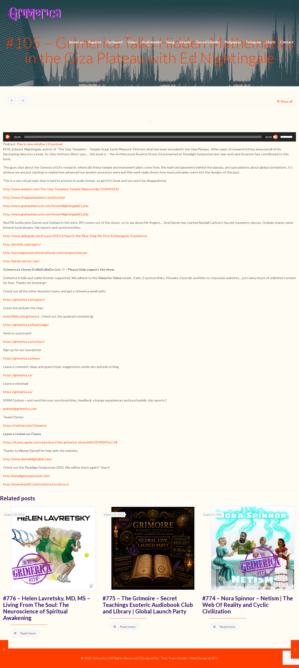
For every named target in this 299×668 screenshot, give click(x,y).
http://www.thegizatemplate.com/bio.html (34, 197)
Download (55, 144)
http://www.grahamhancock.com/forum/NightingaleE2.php (46, 214)
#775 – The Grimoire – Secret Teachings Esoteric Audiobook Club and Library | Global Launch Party (148, 605)
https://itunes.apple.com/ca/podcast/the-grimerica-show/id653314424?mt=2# (60, 442)
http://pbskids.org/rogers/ (22, 244)
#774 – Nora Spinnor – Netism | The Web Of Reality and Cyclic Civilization (247, 605)
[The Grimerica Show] (34, 14)
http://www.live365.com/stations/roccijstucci (36, 484)
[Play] (7, 137)
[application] (149, 137)
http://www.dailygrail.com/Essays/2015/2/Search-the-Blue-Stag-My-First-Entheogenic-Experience (75, 236)
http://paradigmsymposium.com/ (26, 476)
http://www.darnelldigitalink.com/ (27, 459)
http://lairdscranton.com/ (21, 261)
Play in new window (31, 144)
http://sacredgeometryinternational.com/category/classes (45, 253)
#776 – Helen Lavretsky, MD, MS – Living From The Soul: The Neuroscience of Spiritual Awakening (46, 608)
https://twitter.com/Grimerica (24, 425)
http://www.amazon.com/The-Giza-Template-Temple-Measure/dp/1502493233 (61, 189)
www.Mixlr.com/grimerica (21, 316)
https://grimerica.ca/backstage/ (26, 325)
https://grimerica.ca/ (17, 375)
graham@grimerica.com (20, 409)
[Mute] (275, 137)
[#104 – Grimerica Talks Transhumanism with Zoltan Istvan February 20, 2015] (4, 649)
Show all (286, 101)
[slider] (287, 136)
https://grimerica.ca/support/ (24, 299)
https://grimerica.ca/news (21, 358)
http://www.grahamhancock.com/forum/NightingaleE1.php (46, 206)
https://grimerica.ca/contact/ (24, 341)
